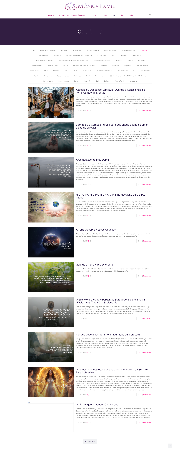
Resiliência (77, 76)
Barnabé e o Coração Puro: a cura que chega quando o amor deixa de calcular (112, 126)
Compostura (43, 55)
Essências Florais (52, 66)
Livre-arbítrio (34, 71)
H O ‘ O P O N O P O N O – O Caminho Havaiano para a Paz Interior (111, 196)
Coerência (143, 50)
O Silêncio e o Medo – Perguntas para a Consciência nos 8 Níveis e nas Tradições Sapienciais (110, 301)
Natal (75, 71)
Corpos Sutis (101, 55)
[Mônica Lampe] (90, 6)
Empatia (130, 60)
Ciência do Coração (92, 50)
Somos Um (87, 81)
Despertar (119, 60)
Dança (113, 55)
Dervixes (124, 55)
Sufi (97, 81)
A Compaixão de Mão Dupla (92, 159)
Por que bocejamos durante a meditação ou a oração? (108, 334)
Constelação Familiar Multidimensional (79, 55)
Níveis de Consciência (104, 71)
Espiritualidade (37, 66)
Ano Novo (64, 50)
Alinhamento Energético (48, 50)
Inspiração (127, 66)
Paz (134, 71)
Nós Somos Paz (122, 71)
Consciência (57, 55)
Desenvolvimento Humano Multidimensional (73, 60)
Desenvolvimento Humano (44, 60)
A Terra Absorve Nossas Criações (96, 229)
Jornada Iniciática (142, 66)
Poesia (36, 76)
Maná (46, 71)
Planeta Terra (145, 71)
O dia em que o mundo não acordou (97, 404)
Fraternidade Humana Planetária (84, 66)
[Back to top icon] (170, 446)
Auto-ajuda (77, 50)
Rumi (88, 76)
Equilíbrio (141, 60)
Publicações (48, 76)
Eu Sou (65, 66)
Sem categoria (48, 81)
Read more (147, 110)
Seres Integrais (63, 81)
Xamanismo (133, 81)
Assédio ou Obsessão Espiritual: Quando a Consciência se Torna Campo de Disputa (110, 91)
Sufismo (106, 81)
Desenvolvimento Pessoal (101, 60)
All (34, 50)
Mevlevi (56, 71)
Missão (66, 71)
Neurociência (86, 71)
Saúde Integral (100, 76)
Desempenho (136, 55)
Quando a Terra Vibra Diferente (94, 264)
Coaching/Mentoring (128, 50)
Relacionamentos (63, 76)
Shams (76, 81)
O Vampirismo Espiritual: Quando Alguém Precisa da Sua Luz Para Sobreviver (112, 371)
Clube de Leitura (110, 50)
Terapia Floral (119, 81)
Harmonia (104, 66)
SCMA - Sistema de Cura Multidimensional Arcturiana (128, 76)
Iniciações (115, 66)
